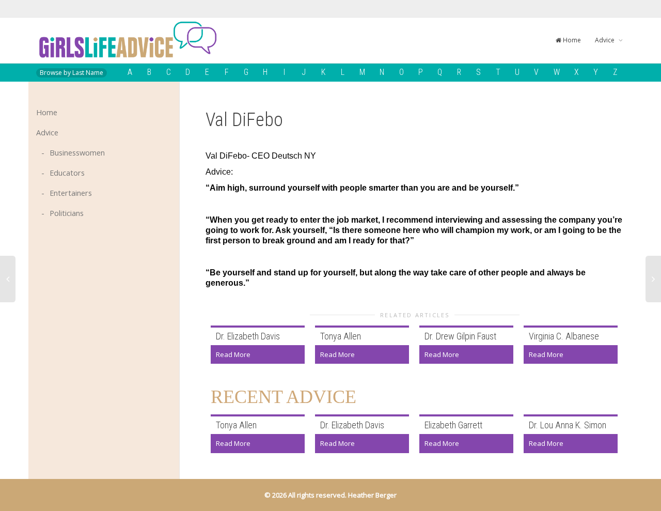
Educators (67, 173)
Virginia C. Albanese (564, 336)
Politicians (67, 213)
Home (571, 40)
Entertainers (71, 193)
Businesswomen (77, 153)
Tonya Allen (340, 336)
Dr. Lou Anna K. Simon (567, 425)
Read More (233, 354)
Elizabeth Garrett (453, 425)
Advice (605, 40)
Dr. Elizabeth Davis (248, 336)
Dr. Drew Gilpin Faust (460, 336)
